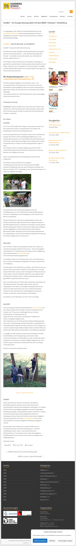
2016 (4, 499)
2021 (4, 485)
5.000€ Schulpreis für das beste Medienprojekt (21, 452)
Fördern (36, 16)
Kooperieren (54, 16)
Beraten (62, 16)
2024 (4, 476)
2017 (4, 497)
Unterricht (43, 499)
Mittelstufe (52, 42)
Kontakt (70, 16)
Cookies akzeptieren (40, 541)
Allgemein (43, 470)
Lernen (29, 16)
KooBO (6, 44)
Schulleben (30, 445)
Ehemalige (52, 62)
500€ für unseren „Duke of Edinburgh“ (31, 456)
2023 (4, 479)
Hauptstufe (52, 46)
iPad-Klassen (53, 59)
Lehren (22, 16)
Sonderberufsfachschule (11, 33)
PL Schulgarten (29, 418)
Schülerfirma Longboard (47, 494)
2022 (4, 482)
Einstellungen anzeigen (65, 541)
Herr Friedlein (22, 253)
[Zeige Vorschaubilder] (24, 393)
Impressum (26, 542)
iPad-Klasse (43, 485)
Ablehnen (52, 541)
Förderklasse (53, 36)
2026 (4, 470)
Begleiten (44, 16)
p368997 (8, 445)
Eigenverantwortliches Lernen (48, 482)
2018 (4, 494)
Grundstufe (52, 39)
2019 (4, 491)
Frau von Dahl (37, 307)
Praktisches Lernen (55, 49)
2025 (4, 473)
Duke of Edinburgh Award (47, 476)
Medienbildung (53, 55)
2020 (4, 488)
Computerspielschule (46, 473)
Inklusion (52, 52)
